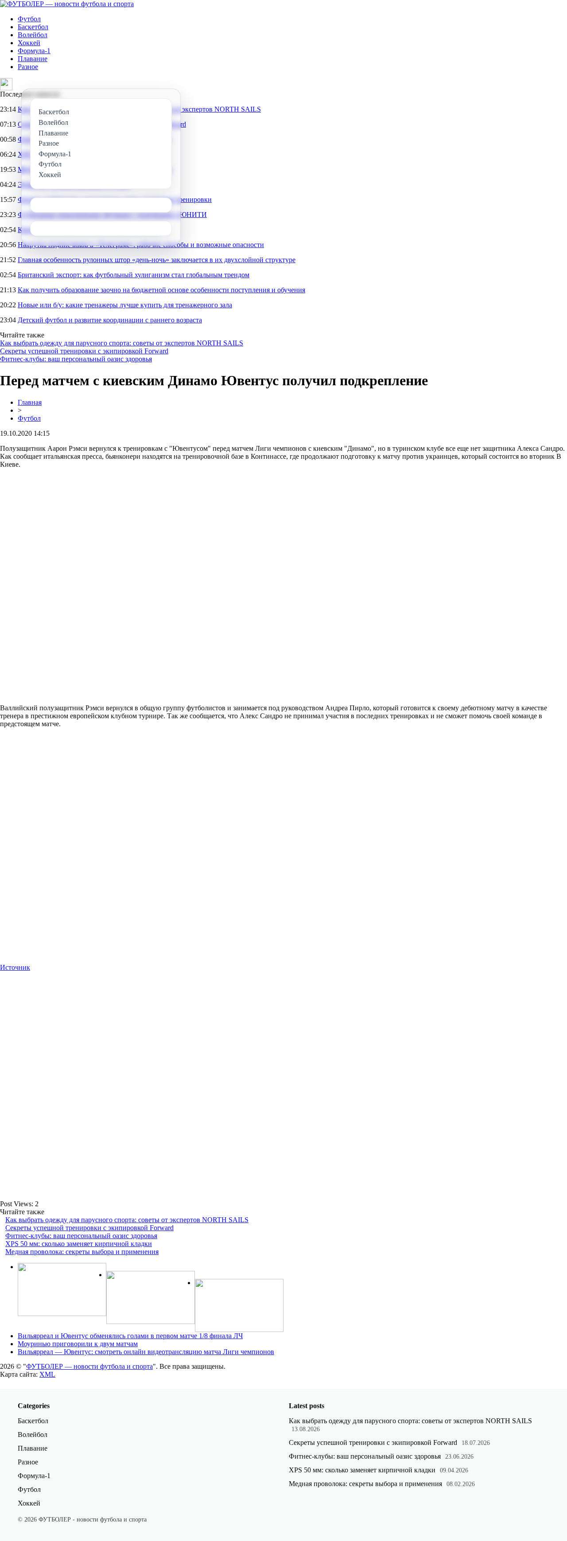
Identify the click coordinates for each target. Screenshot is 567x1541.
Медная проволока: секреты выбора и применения (82, 1251)
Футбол (29, 19)
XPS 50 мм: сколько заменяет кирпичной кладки (78, 1243)
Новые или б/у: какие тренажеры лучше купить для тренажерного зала (125, 305)
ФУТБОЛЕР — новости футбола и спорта (89, 1366)
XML (47, 1374)
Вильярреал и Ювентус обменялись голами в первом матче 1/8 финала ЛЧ (130, 1336)
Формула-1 (34, 50)
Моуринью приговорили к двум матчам (78, 1343)
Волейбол (32, 35)
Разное (28, 66)
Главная (30, 402)
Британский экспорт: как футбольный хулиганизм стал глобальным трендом (133, 275)
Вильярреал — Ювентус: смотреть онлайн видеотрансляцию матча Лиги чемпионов (146, 1351)
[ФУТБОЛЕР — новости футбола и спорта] (67, 4)
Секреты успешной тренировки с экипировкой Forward (84, 351)
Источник (15, 967)
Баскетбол (33, 27)
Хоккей (29, 42)
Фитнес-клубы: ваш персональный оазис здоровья (76, 359)
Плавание (32, 58)
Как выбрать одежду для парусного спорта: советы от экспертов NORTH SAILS (121, 343)
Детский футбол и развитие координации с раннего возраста (110, 320)
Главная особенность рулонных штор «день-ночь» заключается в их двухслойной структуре (156, 259)
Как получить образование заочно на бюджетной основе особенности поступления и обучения (161, 290)
